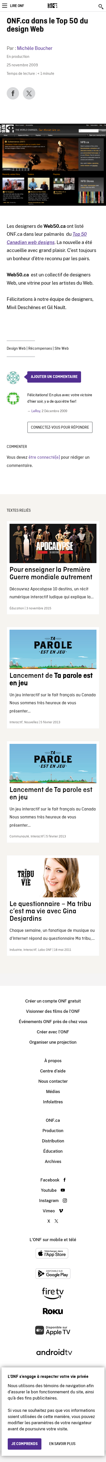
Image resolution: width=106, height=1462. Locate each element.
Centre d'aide (53, 1071)
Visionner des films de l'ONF (53, 1011)
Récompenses (40, 348)
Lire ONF (17, 6)
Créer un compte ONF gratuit (53, 1001)
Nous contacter (53, 1081)
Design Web (16, 348)
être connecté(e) (44, 457)
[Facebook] (13, 93)
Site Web (62, 348)
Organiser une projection (52, 1042)
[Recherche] (101, 6)
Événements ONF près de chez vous (53, 1021)
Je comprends (24, 1444)
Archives (53, 1161)
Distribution (53, 1141)
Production (52, 1130)
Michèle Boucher (34, 48)
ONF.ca (53, 1120)
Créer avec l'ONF (53, 1032)
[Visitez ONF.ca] (61, 5)
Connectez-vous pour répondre (60, 427)
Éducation (53, 1151)
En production (18, 57)
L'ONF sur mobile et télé (53, 1239)
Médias (53, 1091)
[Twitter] (29, 93)
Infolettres (53, 1101)
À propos (52, 1060)
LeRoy (35, 411)
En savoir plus (62, 1444)
